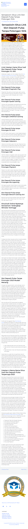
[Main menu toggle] (25, 4)
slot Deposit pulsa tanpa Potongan (12, 414)
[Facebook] (3, 506)
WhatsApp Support (6, 518)
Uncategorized (5, 21)
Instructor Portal (6, 515)
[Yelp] (6, 506)
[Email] (10, 506)
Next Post (24, 469)
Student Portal (5, 513)
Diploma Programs (6, 516)
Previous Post (4, 469)
